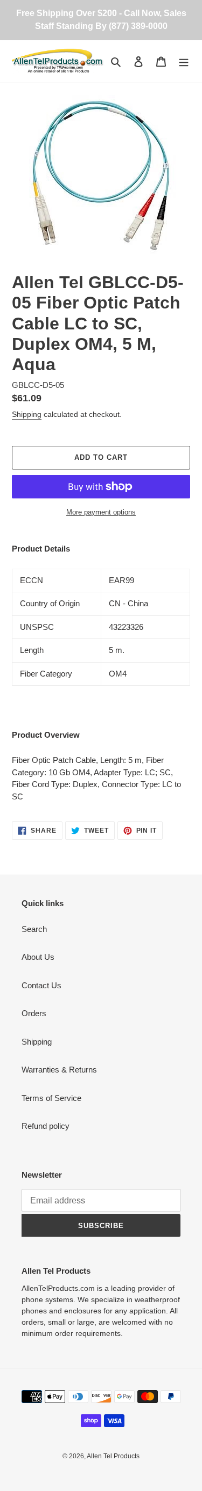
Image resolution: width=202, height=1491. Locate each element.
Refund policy (45, 1125)
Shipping (26, 414)
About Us (38, 956)
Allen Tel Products (113, 1456)
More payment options (101, 512)
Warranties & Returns (59, 1069)
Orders (34, 1013)
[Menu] (183, 61)
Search (34, 929)
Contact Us (41, 985)
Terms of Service (51, 1098)
